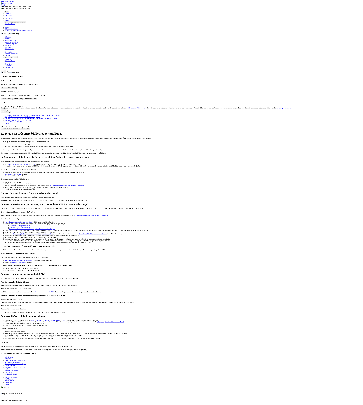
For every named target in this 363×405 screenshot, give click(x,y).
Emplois (7, 369)
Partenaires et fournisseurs (12, 362)
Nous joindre (8, 64)
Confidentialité (9, 67)
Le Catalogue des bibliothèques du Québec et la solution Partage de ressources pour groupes (32, 115)
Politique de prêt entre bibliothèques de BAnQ (110, 322)
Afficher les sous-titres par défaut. (13, 106)
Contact (7, 123)
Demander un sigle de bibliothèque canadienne (18, 222)
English (7, 384)
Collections (8, 37)
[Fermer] (7, 71)
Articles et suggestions (11, 42)
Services (7, 38)
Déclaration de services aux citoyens (15, 364)
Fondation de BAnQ (11, 374)
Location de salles (10, 365)
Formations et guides (11, 44)
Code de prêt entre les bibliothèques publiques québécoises (66, 185)
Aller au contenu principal (8, 1)
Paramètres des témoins (11, 370)
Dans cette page (6, 112)
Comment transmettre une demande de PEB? (18, 120)
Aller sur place (9, 372)
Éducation (8, 45)
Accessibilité (8, 66)
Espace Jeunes (9, 47)
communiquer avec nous (283, 108)
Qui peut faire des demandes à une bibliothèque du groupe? (22, 117)
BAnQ (3, 5)
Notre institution (9, 49)
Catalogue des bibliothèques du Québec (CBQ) (21, 164)
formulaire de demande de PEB (44, 292)
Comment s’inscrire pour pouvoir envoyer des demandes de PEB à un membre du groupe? (31, 118)
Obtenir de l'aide (9, 380)
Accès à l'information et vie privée (15, 360)
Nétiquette (8, 359)
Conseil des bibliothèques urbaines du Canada (93, 234)
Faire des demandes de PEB (13, 174)
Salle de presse (9, 357)
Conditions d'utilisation (11, 377)
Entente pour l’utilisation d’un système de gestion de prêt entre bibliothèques (32, 229)
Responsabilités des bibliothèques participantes (18, 122)
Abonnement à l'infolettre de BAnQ (15, 367)
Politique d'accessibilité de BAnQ (137, 108)
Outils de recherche (10, 40)
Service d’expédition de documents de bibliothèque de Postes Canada (33, 234)
